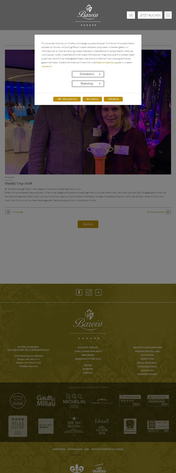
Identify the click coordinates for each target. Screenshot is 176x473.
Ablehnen (113, 99)
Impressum (46, 66)
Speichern (92, 99)
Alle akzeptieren (67, 99)
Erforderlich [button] (87, 74)
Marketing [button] (87, 83)
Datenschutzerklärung (106, 62)
